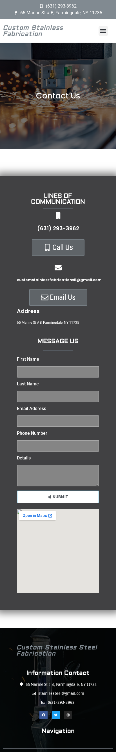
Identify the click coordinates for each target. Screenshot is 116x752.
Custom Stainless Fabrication (33, 31)
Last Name (28, 384)
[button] (103, 31)
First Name (28, 359)
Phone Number (32, 433)
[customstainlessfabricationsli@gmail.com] (58, 267)
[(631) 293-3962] (58, 215)
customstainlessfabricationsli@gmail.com (59, 279)
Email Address (31, 408)
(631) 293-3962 (58, 228)
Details (24, 458)
